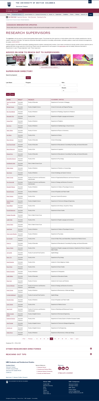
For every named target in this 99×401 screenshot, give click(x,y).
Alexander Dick (10, 116)
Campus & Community (41, 14)
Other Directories (32, 17)
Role (63, 82)
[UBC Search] (90, 1)
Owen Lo (9, 243)
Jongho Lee (9, 328)
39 (66, 338)
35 (52, 338)
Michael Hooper (10, 107)
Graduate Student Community (45, 371)
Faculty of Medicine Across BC (76, 392)
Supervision (58, 14)
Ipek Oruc (9, 125)
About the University (48, 385)
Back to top (9, 377)
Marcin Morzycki (11, 149)
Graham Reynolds (11, 215)
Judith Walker (10, 276)
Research (25, 377)
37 (59, 338)
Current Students (29, 14)
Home (8, 14)
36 (56, 338)
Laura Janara (10, 304)
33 (45, 338)
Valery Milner (10, 130)
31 (37, 338)
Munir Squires (10, 196)
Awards (50, 14)
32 (41, 338)
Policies (77, 14)
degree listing (62, 46)
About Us (83, 14)
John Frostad (10, 323)
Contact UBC (46, 384)
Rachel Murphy (10, 191)
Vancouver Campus (73, 384)
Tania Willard (10, 205)
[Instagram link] (59, 368)
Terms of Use (20, 398)
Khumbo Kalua (10, 299)
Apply (90, 14)
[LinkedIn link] (63, 368)
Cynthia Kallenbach (11, 295)
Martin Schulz (10, 177)
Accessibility (34, 398)
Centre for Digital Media (74, 391)
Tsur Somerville (10, 182)
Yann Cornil (9, 309)
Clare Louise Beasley (12, 234)
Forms (71, 14)
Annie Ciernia (10, 290)
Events (45, 388)
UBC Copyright (27, 398)
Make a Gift (46, 392)
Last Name (9, 82)
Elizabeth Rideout (11, 187)
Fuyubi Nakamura (11, 210)
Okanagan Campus (73, 385)
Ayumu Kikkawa (10, 285)
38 (63, 338)
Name (9, 99)
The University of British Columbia (9, 4)
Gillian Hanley (10, 168)
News (44, 387)
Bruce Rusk (9, 266)
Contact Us (8, 372)
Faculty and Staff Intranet (44, 373)
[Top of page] (7, 17)
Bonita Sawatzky (11, 271)
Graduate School (9, 19)
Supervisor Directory (22, 17)
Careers (45, 390)
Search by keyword (11, 75)
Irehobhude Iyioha (11, 163)
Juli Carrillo (9, 252)
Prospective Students (17, 14)
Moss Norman (10, 140)
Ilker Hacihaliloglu (11, 111)
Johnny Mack (10, 224)
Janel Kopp (9, 229)
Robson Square (72, 389)
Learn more (15, 42)
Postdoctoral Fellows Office (44, 369)
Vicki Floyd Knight (11, 144)
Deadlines (65, 14)
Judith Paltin (9, 219)
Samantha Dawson (11, 158)
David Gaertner (10, 262)
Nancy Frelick (10, 248)
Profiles (20, 377)
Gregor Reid (9, 121)
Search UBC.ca (47, 393)
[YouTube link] (67, 368)
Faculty (31, 99)
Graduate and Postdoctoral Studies (49, 362)
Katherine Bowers (11, 318)
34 (48, 338)
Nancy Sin (9, 257)
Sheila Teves (10, 332)
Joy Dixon (9, 135)
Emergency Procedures (11, 398)
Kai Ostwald (9, 238)
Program (28, 82)
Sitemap (16, 377)
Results (64, 87)
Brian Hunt (9, 281)
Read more (73, 27)
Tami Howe (9, 172)
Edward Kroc (10, 154)
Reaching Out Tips (41, 17)
